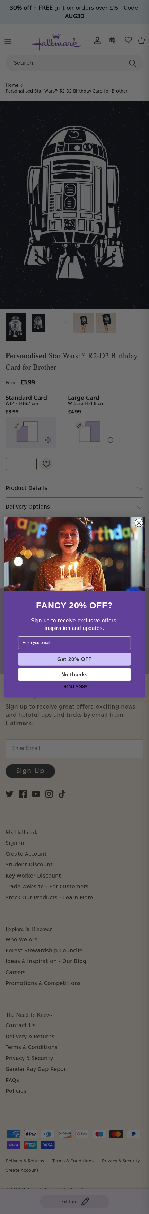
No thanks (74, 674)
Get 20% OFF (74, 659)
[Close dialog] (139, 523)
